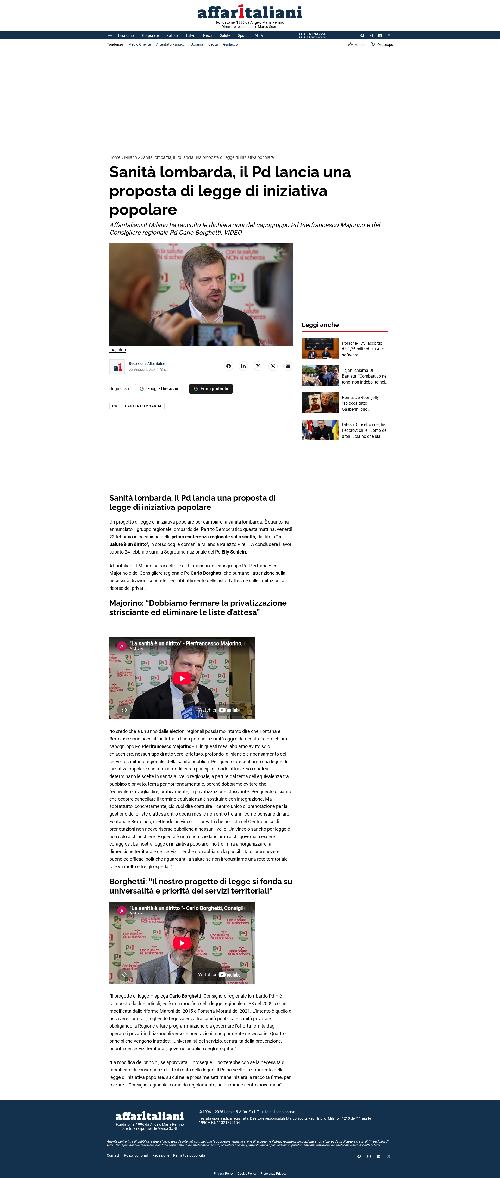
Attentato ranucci (170, 44)
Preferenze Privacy (273, 1173)
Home (114, 157)
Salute (225, 35)
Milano (130, 157)
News (207, 35)
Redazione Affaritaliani (148, 363)
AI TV (259, 35)
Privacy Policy (224, 1173)
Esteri (190, 35)
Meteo (359, 44)
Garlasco (230, 44)
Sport (242, 35)
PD (114, 406)
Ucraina (197, 44)
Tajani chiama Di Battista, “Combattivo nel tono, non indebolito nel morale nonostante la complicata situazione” (365, 376)
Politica (172, 35)
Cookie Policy (247, 1173)
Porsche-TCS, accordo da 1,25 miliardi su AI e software (363, 349)
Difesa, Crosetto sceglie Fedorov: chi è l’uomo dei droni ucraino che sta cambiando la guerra (365, 430)
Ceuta (213, 44)
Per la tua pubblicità (189, 1155)
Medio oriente (139, 44)
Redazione (160, 1155)
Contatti (113, 1155)
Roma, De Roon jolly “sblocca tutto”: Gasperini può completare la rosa (360, 403)
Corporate (150, 35)
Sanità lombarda (143, 406)
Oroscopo (385, 44)
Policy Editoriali (136, 1155)
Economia (126, 35)
